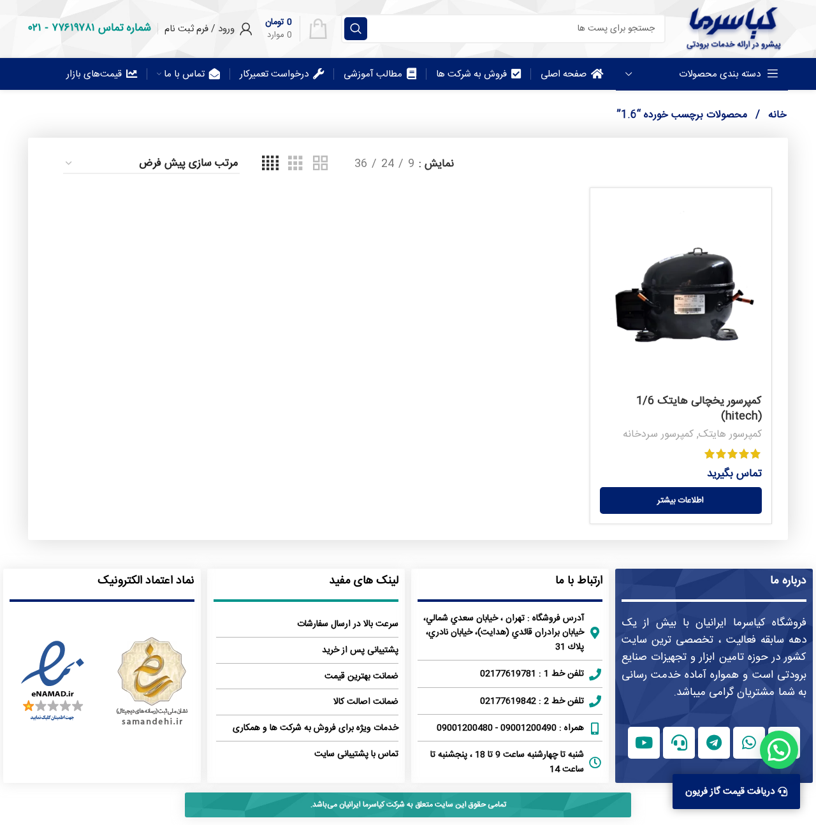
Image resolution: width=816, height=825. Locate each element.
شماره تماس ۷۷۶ (101, 28)
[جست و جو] (355, 28)
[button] (779, 750)
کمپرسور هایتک (730, 434)
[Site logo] (733, 29)
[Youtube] (644, 743)
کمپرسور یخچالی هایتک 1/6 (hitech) (699, 408)
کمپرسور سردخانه (658, 434)
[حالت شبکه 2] (320, 164)
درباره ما (788, 580)
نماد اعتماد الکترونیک (146, 580)
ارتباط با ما (578, 580)
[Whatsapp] (749, 743)
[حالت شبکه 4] (270, 164)
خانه (776, 115)
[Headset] (679, 743)
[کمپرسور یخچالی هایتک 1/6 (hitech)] (681, 293)
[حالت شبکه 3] (295, 164)
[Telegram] (714, 743)
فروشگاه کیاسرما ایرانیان (751, 623)
